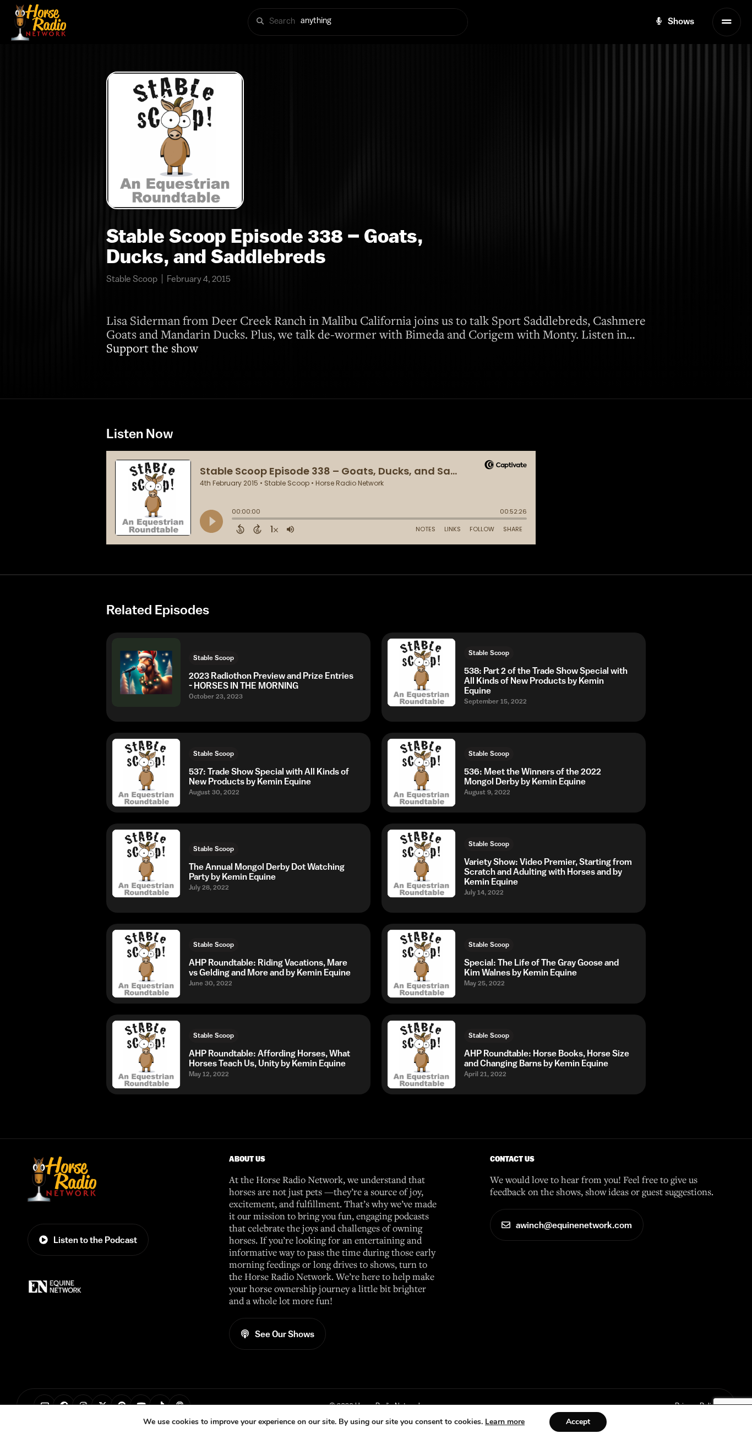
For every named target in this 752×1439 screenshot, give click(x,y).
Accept (578, 1421)
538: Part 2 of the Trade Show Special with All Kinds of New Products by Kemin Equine (546, 680)
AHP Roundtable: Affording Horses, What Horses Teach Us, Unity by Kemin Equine (269, 1058)
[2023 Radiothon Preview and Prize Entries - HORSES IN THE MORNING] (146, 672)
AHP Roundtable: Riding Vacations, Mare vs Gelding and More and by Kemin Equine (270, 967)
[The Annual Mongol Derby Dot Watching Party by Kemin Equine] (146, 863)
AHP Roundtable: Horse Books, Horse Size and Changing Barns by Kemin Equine (546, 1058)
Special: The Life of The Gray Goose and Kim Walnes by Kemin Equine (541, 967)
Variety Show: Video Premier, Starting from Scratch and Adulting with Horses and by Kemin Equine (548, 871)
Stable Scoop (213, 658)
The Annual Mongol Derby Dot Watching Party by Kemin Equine (267, 871)
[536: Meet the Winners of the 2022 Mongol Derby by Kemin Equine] (421, 772)
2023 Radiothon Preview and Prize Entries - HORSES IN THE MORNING (271, 680)
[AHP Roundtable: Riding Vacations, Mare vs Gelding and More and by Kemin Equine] (146, 963)
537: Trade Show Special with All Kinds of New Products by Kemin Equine (269, 776)
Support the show (152, 348)
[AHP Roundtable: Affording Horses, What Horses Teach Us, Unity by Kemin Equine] (146, 1054)
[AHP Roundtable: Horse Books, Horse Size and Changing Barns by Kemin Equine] (421, 1054)
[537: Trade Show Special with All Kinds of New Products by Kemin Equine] (146, 772)
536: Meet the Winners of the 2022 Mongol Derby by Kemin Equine (532, 776)
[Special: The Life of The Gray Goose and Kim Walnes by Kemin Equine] (421, 963)
